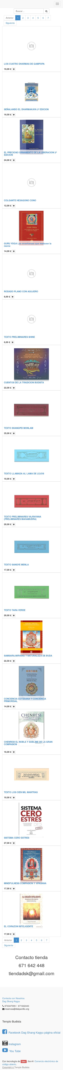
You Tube (15, 1051)
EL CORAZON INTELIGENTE (18, 926)
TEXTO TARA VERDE (14, 610)
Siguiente (10, 22)
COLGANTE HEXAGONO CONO (20, 200)
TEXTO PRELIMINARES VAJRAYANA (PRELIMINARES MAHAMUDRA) (22, 517)
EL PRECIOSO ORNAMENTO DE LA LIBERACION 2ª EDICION (30, 153)
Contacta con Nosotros (13, 998)
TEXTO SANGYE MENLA (16, 564)
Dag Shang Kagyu (11, 1001)
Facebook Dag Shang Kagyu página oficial (34, 1032)
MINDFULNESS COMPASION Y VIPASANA (25, 883)
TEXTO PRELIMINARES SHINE (19, 336)
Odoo (24, 1061)
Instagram (15, 1044)
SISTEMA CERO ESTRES (16, 837)
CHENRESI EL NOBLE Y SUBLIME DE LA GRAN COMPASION (28, 743)
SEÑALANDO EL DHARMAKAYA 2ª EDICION (26, 109)
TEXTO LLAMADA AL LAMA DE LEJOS (24, 473)
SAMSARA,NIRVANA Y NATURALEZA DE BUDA (28, 655)
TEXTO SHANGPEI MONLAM (18, 427)
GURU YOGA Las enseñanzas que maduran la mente (27, 244)
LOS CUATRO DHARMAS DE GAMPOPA (24, 63)
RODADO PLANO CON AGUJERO (21, 291)
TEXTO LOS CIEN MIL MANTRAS (21, 792)
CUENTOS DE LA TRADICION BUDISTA (24, 382)
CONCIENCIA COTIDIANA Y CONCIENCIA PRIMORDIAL (25, 699)
